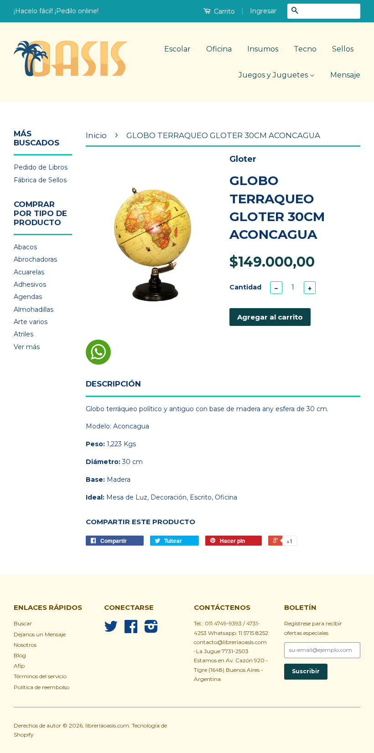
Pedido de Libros (41, 167)
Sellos (342, 49)
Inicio (96, 135)
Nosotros (25, 644)
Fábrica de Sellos (40, 180)
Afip (19, 665)
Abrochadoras (35, 259)
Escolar (177, 49)
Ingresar (263, 11)
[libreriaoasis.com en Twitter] (111, 629)
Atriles (23, 334)
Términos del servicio (40, 676)
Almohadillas (33, 309)
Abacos (25, 247)
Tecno (305, 49)
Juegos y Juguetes (274, 75)
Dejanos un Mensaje (40, 634)
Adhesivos (30, 284)
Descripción (113, 383)
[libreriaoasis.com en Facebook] (131, 629)
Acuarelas (29, 272)
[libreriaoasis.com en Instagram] (151, 629)
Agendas (28, 297)
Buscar (23, 623)
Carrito (223, 11)
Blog (20, 655)
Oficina (219, 49)
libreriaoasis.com (107, 725)
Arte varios (30, 322)
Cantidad (245, 287)
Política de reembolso (41, 687)
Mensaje (345, 75)
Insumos (262, 49)
